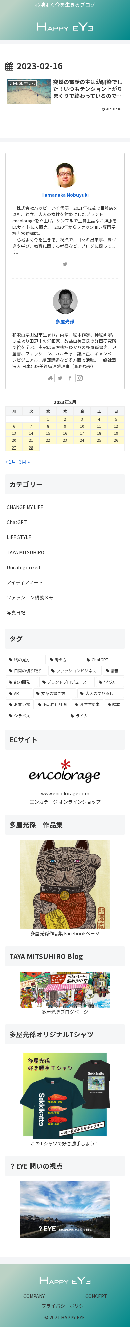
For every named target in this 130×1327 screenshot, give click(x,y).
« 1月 (10, 461)
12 (116, 426)
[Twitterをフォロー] (65, 264)
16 (65, 433)
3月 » (24, 461)
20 (14, 440)
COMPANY (34, 1296)
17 (82, 433)
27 (14, 447)
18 (99, 433)
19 (116, 433)
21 (31, 440)
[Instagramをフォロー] (79, 378)
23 (65, 440)
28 (31, 447)
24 (82, 440)
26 (116, 440)
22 (48, 440)
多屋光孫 (65, 321)
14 (31, 433)
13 (14, 433)
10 (82, 426)
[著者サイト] (50, 378)
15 (48, 433)
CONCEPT (96, 1296)
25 (99, 440)
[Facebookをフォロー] (70, 378)
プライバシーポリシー (65, 1305)
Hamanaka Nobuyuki (65, 194)
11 (99, 426)
